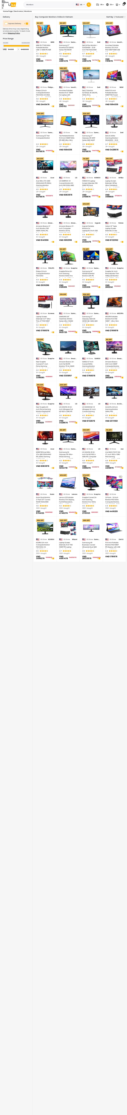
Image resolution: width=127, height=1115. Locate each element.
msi (122, 449)
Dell (98, 42)
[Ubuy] (12, 4)
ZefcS (121, 539)
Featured (119, 17)
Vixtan (120, 223)
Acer (52, 178)
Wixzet (74, 539)
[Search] (89, 4)
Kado (52, 494)
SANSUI (97, 359)
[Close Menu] (3, 5)
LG (76, 178)
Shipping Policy (14, 33)
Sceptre (74, 268)
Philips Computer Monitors (51, 87)
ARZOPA (120, 313)
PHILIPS (51, 268)
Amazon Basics (51, 223)
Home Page (8, 11)
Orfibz (120, 178)
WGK (121, 87)
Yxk (76, 133)
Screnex (51, 313)
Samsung (74, 42)
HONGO (97, 178)
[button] (99, 4)
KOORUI (51, 539)
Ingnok (97, 223)
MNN (52, 42)
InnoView (120, 42)
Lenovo (74, 494)
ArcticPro (120, 404)
